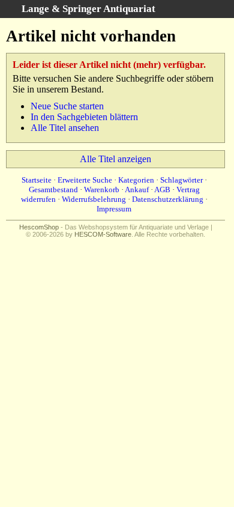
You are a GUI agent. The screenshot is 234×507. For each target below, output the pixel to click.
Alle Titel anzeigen (115, 159)
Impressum (114, 208)
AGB (162, 189)
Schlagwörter (181, 179)
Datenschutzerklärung (167, 199)
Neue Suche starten (67, 106)
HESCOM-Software (102, 234)
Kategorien (136, 179)
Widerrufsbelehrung (94, 199)
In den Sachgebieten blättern (84, 117)
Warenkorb (101, 189)
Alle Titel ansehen (65, 128)
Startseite (37, 179)
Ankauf (137, 189)
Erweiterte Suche (85, 179)
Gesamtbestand (53, 189)
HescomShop (39, 227)
